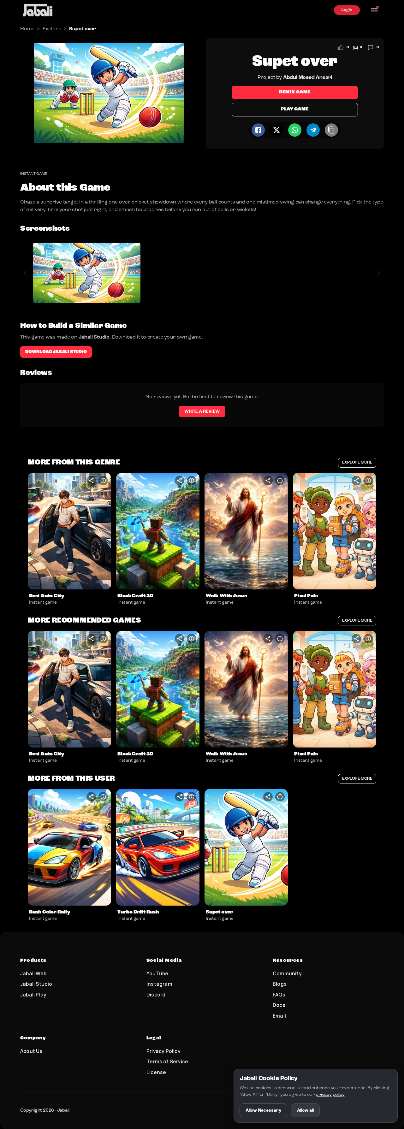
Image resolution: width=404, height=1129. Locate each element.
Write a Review (202, 411)
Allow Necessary (263, 1110)
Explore (52, 29)
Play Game (294, 109)
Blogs (280, 983)
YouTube (157, 973)
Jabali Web (33, 973)
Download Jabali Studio (56, 352)
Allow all (305, 1110)
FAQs (279, 994)
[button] (69, 531)
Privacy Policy (163, 1051)
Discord (155, 994)
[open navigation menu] (374, 10)
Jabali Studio (36, 983)
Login (347, 10)
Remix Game (295, 92)
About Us (31, 1051)
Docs (279, 1005)
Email (279, 1015)
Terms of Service (167, 1061)
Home (27, 29)
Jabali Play (33, 994)
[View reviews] (370, 47)
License (156, 1072)
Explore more (357, 462)
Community (287, 973)
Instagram (159, 983)
